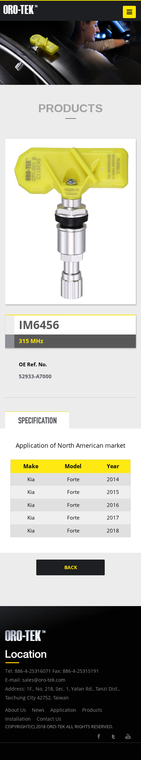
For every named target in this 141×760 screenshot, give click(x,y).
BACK (70, 567)
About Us (15, 710)
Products (92, 710)
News (38, 710)
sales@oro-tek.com (43, 680)
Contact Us (49, 719)
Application (63, 710)
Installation (18, 719)
